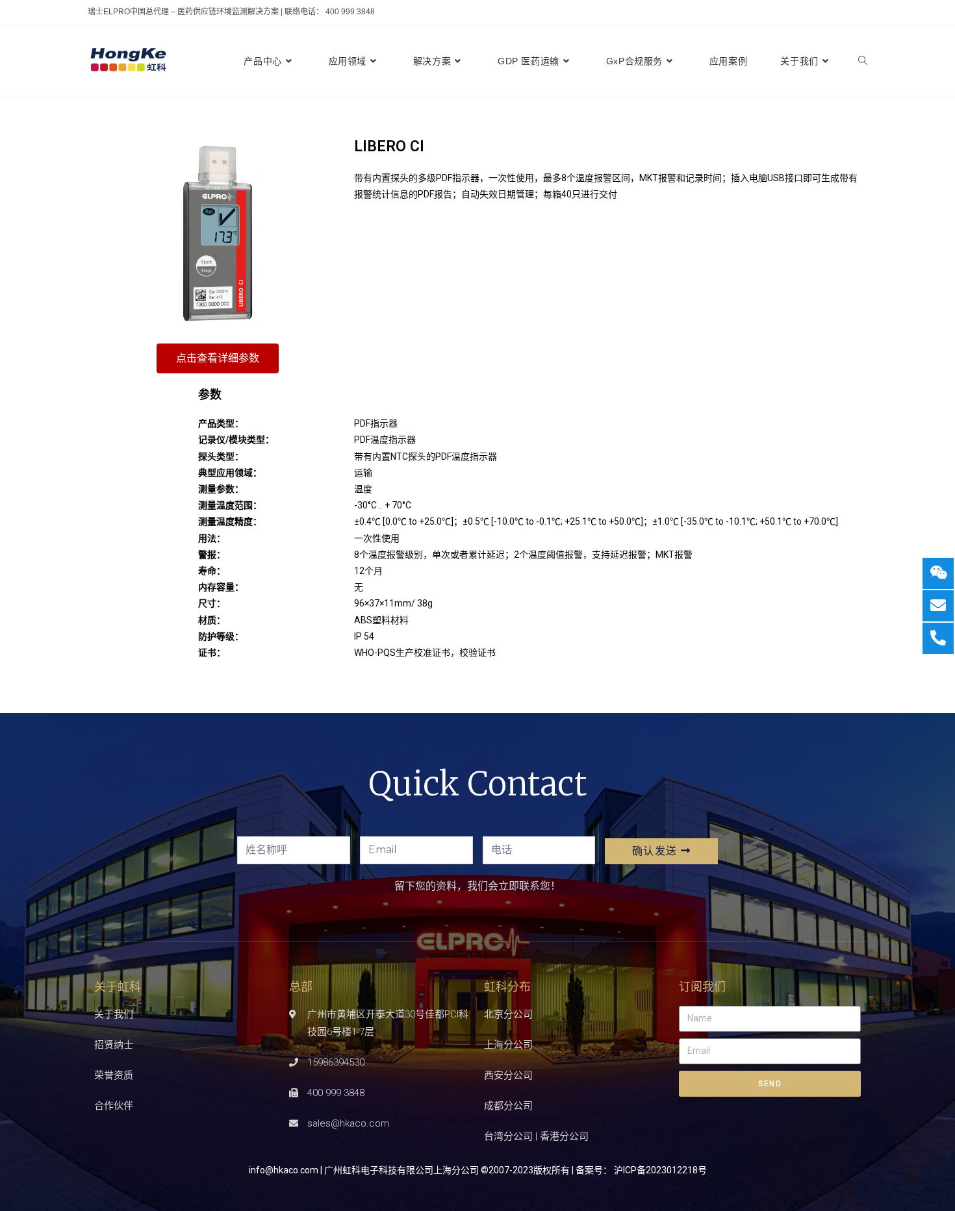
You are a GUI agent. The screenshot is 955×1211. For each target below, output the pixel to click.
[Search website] (862, 61)
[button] (218, 358)
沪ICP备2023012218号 (660, 1170)
